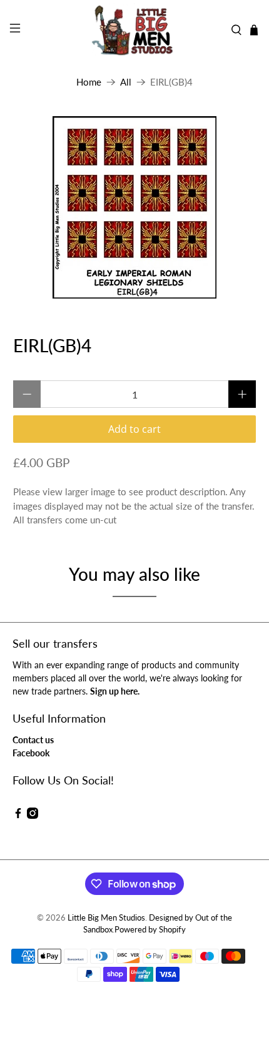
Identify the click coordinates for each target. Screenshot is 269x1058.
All (125, 82)
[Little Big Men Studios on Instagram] (32, 815)
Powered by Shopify (150, 929)
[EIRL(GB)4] (134, 207)
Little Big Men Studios (106, 917)
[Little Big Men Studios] (135, 30)
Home (88, 82)
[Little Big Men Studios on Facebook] (18, 815)
